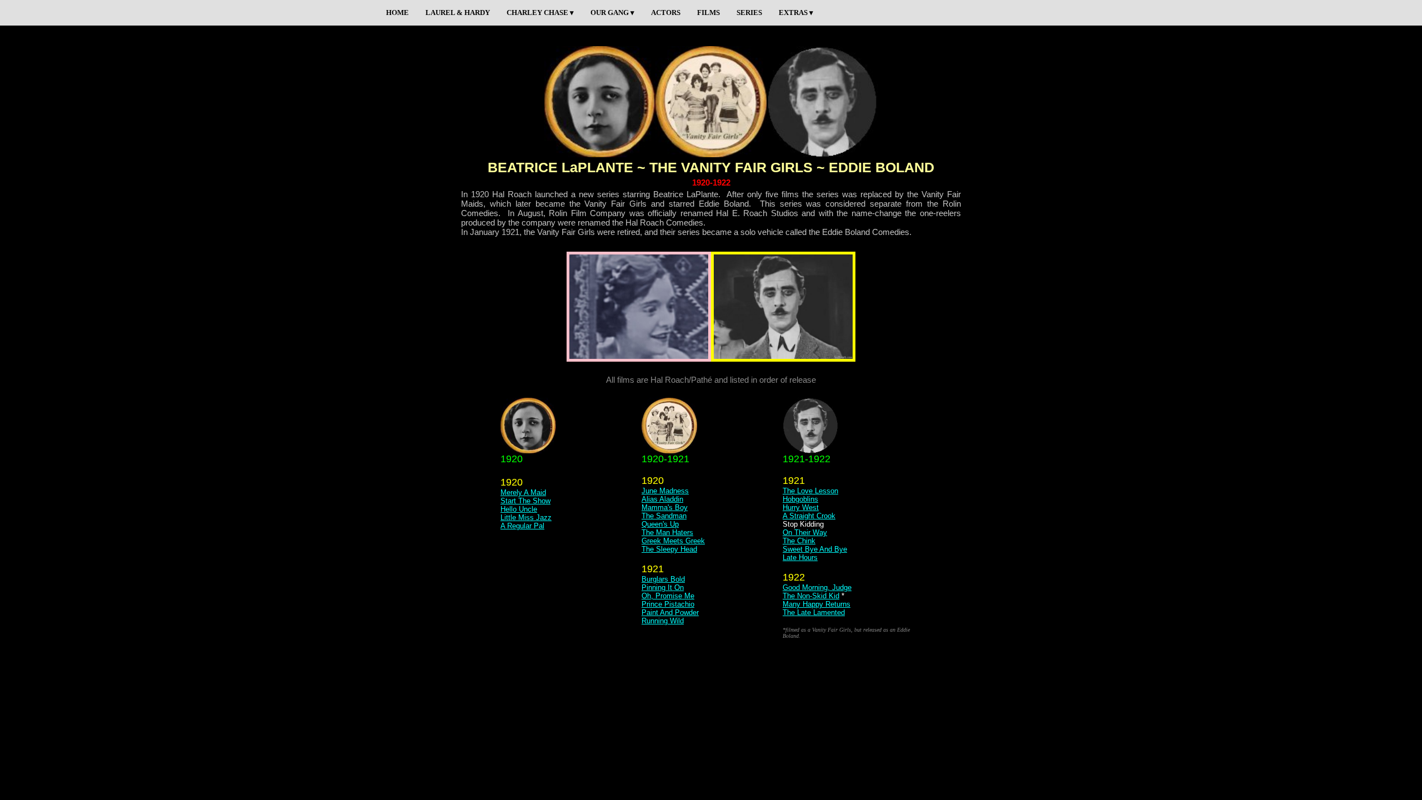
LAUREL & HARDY (457, 12)
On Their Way (805, 532)
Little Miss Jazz (526, 517)
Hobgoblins (800, 499)
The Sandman (664, 516)
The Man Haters (667, 532)
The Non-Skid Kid (811, 596)
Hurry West (801, 507)
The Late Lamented (814, 612)
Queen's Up (660, 524)
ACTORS (665, 12)
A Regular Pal (522, 526)
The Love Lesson (810, 491)
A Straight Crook (809, 516)
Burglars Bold (663, 579)
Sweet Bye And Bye (815, 549)
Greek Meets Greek (673, 541)
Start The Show (525, 501)
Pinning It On (663, 587)
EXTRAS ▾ (796, 12)
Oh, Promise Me (668, 596)
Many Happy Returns (816, 604)
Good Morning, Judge (817, 587)
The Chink (799, 541)
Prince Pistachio (668, 604)
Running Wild (663, 621)
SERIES (749, 12)
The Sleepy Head (669, 549)
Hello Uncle (518, 509)
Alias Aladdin (662, 499)
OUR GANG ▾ (612, 12)
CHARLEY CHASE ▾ (540, 12)
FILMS (708, 12)
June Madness (665, 491)
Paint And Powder (670, 612)
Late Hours (800, 557)
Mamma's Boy (665, 507)
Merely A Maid (523, 492)
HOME (397, 12)
